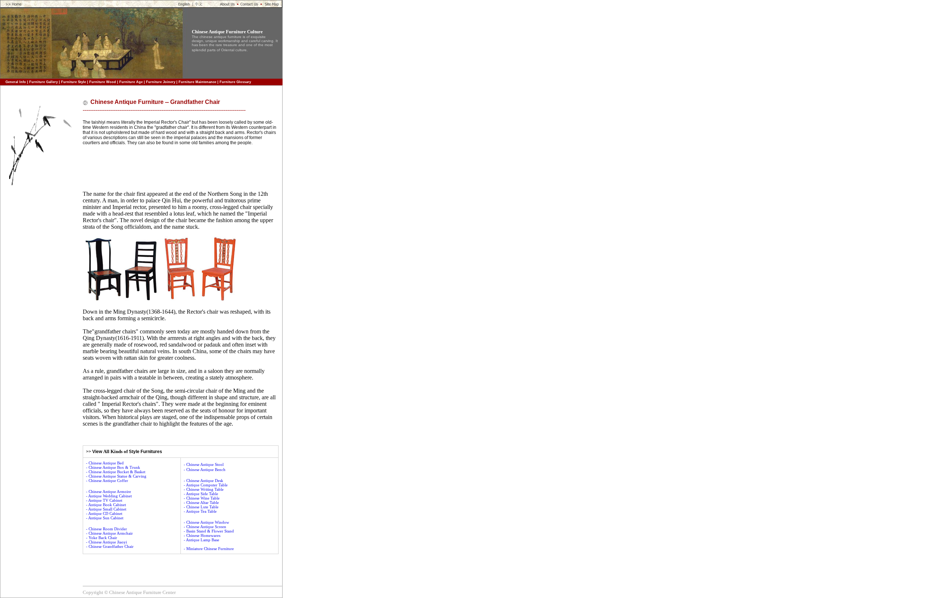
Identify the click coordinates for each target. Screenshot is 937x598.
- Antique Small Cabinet (106, 509)
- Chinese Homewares (202, 535)
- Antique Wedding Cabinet (109, 496)
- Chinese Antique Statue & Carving (116, 476)
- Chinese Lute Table (201, 507)
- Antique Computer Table (206, 485)
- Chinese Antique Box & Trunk (113, 467)
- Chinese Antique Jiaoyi (106, 542)
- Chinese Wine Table (202, 498)
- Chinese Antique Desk (203, 480)
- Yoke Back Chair (101, 537)
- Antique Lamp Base (201, 540)
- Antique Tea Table (200, 511)
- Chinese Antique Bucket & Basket (115, 472)
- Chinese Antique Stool (204, 464)
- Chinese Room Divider (106, 529)
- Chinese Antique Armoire (108, 491)
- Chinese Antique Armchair (109, 533)
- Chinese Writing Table (204, 489)
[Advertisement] (40, 306)
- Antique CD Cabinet (104, 513)
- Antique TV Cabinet (104, 500)
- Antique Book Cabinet (106, 504)
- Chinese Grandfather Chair (110, 546)
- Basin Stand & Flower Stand (209, 531)
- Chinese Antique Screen (205, 526)
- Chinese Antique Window (206, 522)
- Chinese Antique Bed (105, 463)
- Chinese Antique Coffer (107, 480)
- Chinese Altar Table (201, 502)
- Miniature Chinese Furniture (209, 548)
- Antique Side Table (201, 494)
